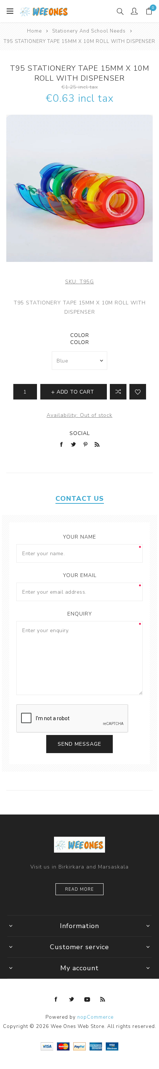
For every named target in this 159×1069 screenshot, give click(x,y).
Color (79, 335)
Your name (79, 536)
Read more (79, 889)
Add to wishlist (137, 391)
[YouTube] (87, 999)
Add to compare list (118, 391)
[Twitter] (72, 999)
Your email (80, 575)
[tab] (79, 499)
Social (80, 433)
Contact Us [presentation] (79, 498)
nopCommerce (95, 1017)
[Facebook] (56, 999)
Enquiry (79, 613)
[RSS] (103, 999)
